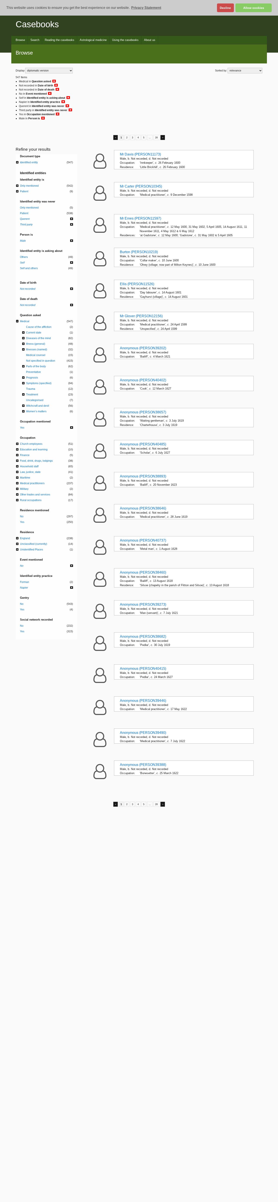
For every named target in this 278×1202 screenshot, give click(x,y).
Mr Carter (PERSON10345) (141, 186)
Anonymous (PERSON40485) (143, 444)
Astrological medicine (93, 40)
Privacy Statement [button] (146, 8)
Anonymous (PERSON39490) (143, 732)
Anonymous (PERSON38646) (143, 508)
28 (156, 137)
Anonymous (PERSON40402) (143, 380)
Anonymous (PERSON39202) (143, 348)
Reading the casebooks (59, 40)
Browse (20, 40)
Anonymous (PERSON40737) (143, 540)
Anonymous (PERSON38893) (143, 476)
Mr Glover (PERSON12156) (141, 316)
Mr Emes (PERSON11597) (140, 218)
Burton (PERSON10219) (139, 252)
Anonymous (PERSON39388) (143, 765)
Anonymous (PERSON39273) (143, 604)
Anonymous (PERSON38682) (143, 636)
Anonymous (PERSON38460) (143, 572)
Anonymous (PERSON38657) (143, 412)
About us (149, 40)
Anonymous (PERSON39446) (143, 700)
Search (34, 40)
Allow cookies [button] (253, 8)
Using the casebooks (125, 40)
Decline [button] (225, 8)
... (150, 137)
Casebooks (37, 24)
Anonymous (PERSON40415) (143, 668)
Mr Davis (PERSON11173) (140, 154)
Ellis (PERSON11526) (137, 284)
